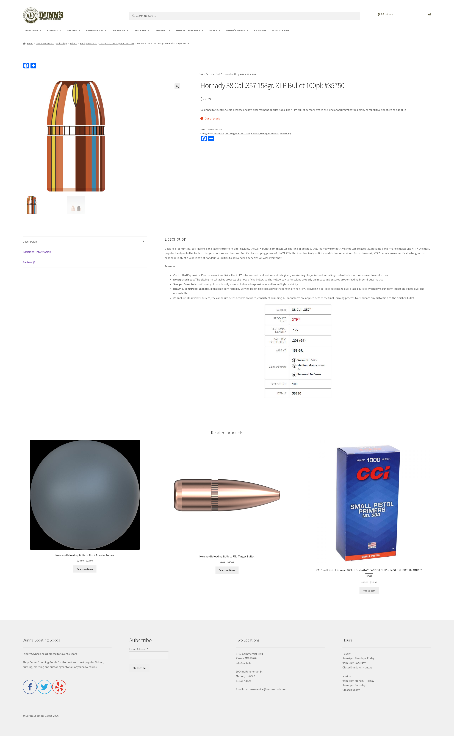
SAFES (213, 30)
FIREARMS (118, 30)
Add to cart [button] (369, 590)
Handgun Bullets (88, 43)
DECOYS (72, 30)
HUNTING (31, 30)
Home (30, 43)
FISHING (52, 30)
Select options (85, 569)
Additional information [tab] (37, 252)
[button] (177, 86)
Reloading (61, 43)
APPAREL (161, 30)
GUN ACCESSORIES (188, 30)
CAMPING (260, 30)
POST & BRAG (280, 30)
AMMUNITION (94, 30)
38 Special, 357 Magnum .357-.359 (116, 43)
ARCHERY (140, 30)
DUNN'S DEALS (235, 30)
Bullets (73, 43)
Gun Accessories (45, 43)
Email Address (138, 649)
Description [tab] (30, 241)
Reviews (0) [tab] (29, 262)
